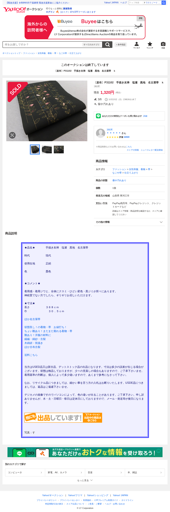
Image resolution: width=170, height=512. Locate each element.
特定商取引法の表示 (54, 504)
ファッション (29, 53)
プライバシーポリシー (47, 500)
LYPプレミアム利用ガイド (106, 500)
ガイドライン (127, 500)
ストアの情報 (133, 150)
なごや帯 (63, 53)
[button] (129, 222)
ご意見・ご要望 (95, 504)
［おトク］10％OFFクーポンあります (77, 12)
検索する (107, 44)
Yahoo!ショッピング (97, 495)
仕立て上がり (76, 53)
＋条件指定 (121, 44)
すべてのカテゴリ (91, 44)
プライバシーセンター (70, 500)
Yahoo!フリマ (75, 495)
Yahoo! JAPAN (111, 2)
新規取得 (67, 8)
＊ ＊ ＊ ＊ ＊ (114, 133)
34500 (126, 137)
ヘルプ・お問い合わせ (115, 504)
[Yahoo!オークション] (23, 8)
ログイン (50, 12)
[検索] (164, 2)
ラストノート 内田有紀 (153, 2)
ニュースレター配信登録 (152, 150)
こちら (129, 147)
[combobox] (42, 45)
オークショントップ (11, 53)
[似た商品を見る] (12, 135)
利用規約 (87, 500)
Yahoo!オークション (52, 495)
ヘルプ (123, 2)
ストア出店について (75, 504)
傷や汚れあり (119, 180)
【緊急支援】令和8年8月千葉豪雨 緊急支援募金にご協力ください (37, 2)
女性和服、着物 (45, 53)
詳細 (145, 116)
